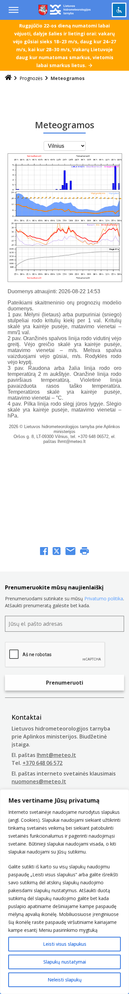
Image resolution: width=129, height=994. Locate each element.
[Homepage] (8, 78)
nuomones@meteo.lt (39, 781)
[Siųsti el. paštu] (70, 552)
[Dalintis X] (57, 552)
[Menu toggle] (13, 10)
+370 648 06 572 (42, 763)
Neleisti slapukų (65, 979)
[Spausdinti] (84, 552)
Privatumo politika (103, 598)
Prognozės (31, 78)
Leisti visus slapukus (64, 944)
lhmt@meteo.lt (56, 755)
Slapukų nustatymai (64, 962)
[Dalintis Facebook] (44, 552)
